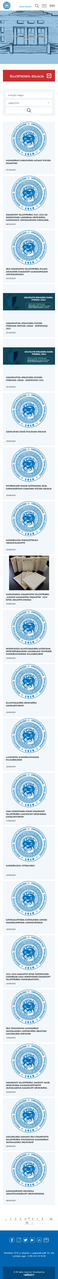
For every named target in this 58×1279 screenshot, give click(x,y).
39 (27, 1223)
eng (52, 6)
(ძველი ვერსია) (25, 7)
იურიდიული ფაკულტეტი (35, 36)
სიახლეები (29, 39)
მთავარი (15, 36)
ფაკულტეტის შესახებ (27, 76)
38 (51, 1219)
